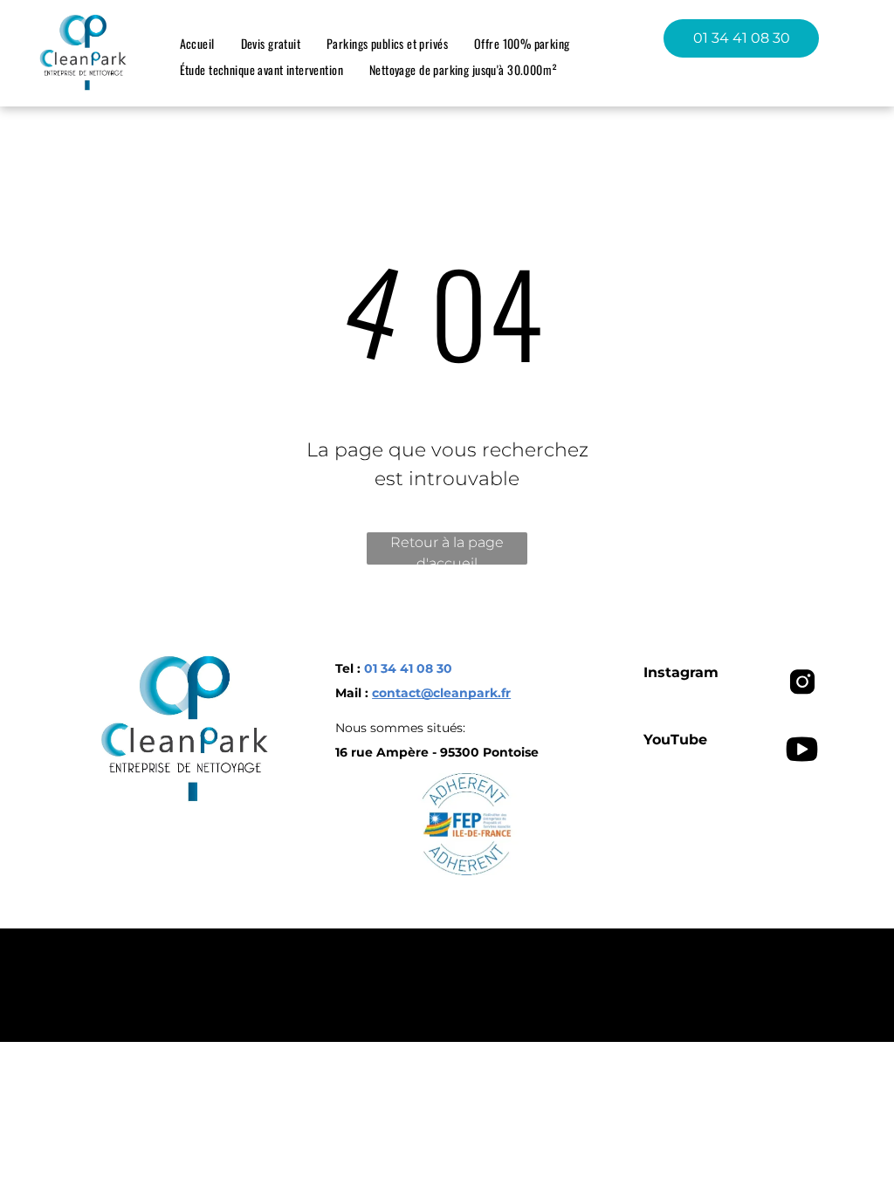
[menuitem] (197, 43)
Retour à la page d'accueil (447, 549)
